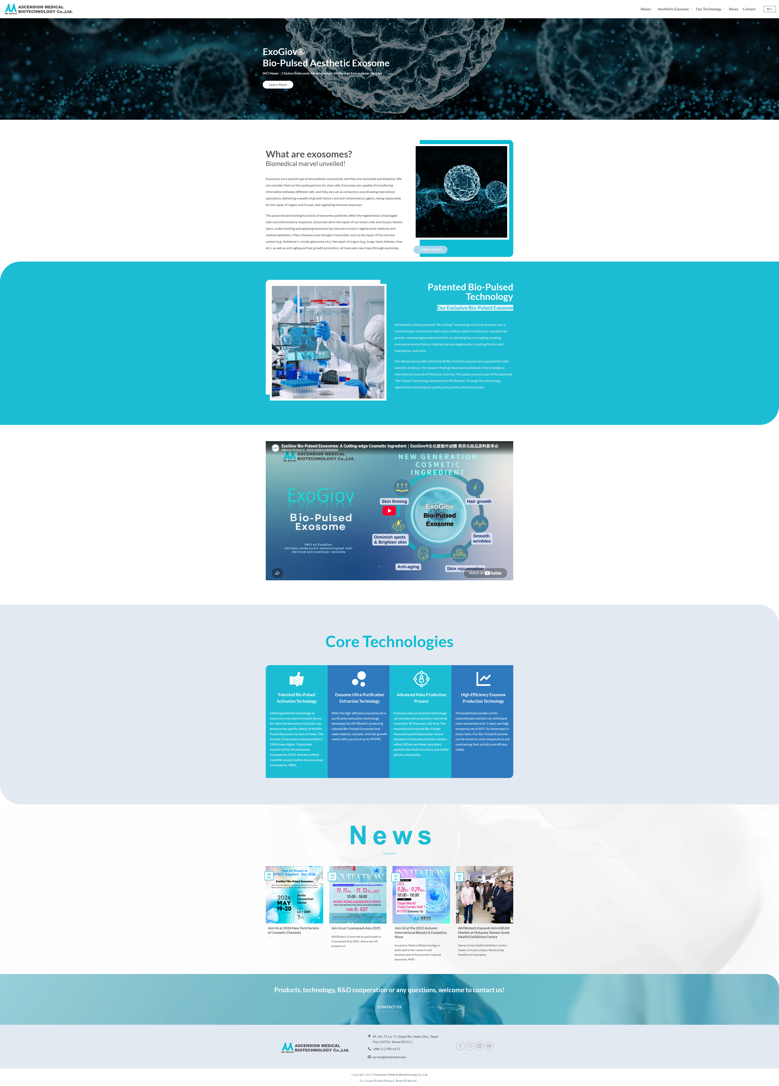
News (733, 9)
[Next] (759, 69)
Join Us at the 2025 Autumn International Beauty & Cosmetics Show (421, 932)
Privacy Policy (383, 1080)
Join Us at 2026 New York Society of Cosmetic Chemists (293, 930)
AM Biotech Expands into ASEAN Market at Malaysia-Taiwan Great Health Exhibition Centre (484, 932)
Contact (749, 9)
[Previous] (19, 69)
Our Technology (709, 9)
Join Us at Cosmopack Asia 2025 (356, 928)
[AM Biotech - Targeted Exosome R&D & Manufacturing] (38, 9)
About (645, 9)
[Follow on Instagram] (470, 1046)
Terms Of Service (405, 1080)
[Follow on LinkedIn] (479, 1046)
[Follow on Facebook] (460, 1046)
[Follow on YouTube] (489, 1046)
